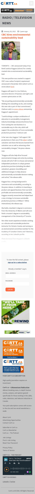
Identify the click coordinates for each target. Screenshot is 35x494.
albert (25, 140)
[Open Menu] (31, 3)
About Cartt (7, 417)
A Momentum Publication (20, 387)
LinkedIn (6, 482)
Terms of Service (8, 450)
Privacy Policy (7, 448)
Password (9, 281)
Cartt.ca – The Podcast (11, 433)
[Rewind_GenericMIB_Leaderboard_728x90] (17, 332)
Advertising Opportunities (12, 420)
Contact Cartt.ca (8, 423)
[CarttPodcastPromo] (13, 362)
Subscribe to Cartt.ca (10, 427)
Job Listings (7, 437)
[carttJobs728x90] (17, 10)
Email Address (11, 273)
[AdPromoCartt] (13, 369)
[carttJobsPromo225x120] (13, 353)
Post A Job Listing (9, 440)
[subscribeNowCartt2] (13, 343)
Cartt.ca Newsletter (10, 430)
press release (19, 109)
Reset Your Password (10, 443)
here (12, 87)
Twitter (12, 482)
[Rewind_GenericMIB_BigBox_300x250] (15, 312)
